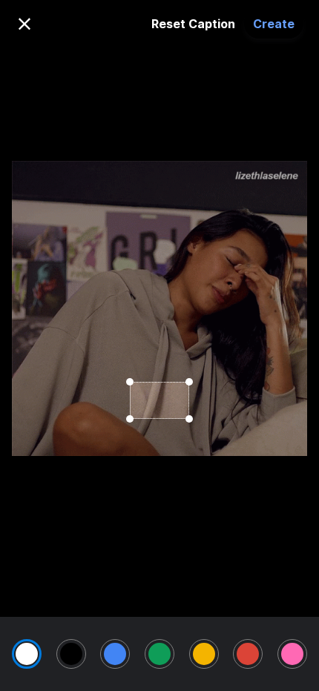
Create (274, 23)
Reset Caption (193, 23)
